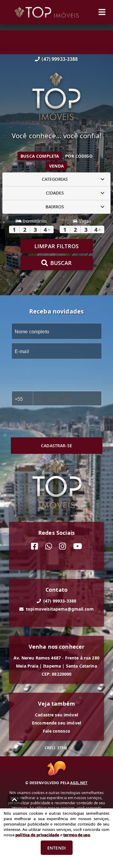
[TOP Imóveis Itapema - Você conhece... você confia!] (56, 97)
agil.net (78, 782)
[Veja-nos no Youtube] (77, 546)
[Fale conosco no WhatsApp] (48, 546)
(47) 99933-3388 (60, 59)
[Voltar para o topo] (14, 800)
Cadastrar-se (56, 445)
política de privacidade (37, 835)
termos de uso (76, 835)
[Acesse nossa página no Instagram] (62, 546)
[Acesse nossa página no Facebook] (34, 546)
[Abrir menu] (102, 12)
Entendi (56, 848)
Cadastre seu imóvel (56, 715)
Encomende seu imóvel (56, 723)
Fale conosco (56, 731)
